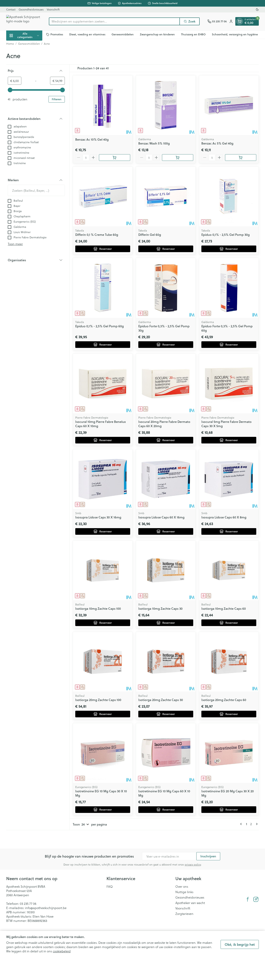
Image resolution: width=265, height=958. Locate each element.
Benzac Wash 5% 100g (154, 143)
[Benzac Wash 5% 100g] (166, 105)
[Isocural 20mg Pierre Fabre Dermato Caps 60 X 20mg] (166, 383)
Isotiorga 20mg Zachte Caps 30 (160, 700)
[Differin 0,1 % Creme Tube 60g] (102, 196)
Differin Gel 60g (149, 234)
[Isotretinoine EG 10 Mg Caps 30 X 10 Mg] (102, 753)
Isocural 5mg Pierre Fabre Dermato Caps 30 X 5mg (226, 423)
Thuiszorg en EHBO (193, 34)
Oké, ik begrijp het (240, 944)
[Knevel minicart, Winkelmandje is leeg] (239, 21)
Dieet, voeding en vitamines (87, 34)
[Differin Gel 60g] (166, 196)
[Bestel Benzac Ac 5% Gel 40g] (240, 157)
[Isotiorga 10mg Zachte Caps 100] (102, 570)
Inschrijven (208, 856)
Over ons (181, 886)
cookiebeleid (62, 951)
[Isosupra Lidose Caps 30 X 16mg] (102, 479)
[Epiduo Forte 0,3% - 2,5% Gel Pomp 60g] (229, 288)
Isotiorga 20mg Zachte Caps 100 (98, 700)
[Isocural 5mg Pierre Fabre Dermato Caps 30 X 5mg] (229, 383)
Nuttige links (184, 892)
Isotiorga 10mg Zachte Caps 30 (160, 608)
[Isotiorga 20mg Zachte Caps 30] (166, 662)
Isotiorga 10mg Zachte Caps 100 (98, 608)
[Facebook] (248, 899)
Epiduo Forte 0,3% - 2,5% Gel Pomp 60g (227, 328)
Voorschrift (53, 9)
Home (10, 44)
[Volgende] (256, 823)
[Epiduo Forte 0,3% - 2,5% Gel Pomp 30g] (166, 288)
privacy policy (193, 864)
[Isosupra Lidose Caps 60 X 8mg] (229, 479)
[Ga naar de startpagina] (23, 21)
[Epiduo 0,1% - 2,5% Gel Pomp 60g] (102, 288)
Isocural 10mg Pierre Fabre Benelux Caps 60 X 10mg (100, 423)
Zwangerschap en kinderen (157, 34)
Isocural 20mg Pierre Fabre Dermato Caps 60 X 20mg (164, 423)
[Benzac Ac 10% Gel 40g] (102, 105)
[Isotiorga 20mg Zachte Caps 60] (229, 662)
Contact (11, 9)
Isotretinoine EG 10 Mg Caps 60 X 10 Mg (164, 793)
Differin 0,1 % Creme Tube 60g (96, 234)
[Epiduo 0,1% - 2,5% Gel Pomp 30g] (229, 196)
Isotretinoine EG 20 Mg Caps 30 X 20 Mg (227, 793)
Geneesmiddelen (123, 34)
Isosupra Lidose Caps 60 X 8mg (223, 517)
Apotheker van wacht (190, 903)
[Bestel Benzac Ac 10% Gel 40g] (114, 157)
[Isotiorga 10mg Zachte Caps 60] (229, 570)
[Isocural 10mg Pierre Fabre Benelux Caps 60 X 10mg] (102, 383)
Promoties (56, 34)
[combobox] (114, 21)
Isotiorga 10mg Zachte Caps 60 (223, 608)
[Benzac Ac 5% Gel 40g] (229, 105)
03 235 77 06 (28, 903)
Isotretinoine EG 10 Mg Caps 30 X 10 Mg (101, 793)
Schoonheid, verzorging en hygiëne (235, 34)
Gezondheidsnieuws (31, 9)
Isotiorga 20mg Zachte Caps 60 (223, 700)
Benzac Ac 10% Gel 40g (92, 139)
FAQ (110, 886)
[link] (241, 823)
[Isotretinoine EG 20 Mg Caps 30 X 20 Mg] (229, 753)
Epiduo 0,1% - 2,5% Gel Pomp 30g (225, 234)
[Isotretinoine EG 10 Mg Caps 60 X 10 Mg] (166, 753)
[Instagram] (256, 899)
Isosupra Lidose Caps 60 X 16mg (161, 517)
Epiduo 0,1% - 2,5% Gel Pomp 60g (99, 326)
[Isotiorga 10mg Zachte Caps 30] (166, 570)
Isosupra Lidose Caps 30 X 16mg (98, 517)
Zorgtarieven (184, 914)
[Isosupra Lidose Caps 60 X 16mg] (166, 479)
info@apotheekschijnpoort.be (46, 908)
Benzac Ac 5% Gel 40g (217, 143)
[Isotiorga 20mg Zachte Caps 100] (102, 662)
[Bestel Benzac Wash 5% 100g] (177, 157)
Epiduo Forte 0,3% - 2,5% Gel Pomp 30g (164, 328)
